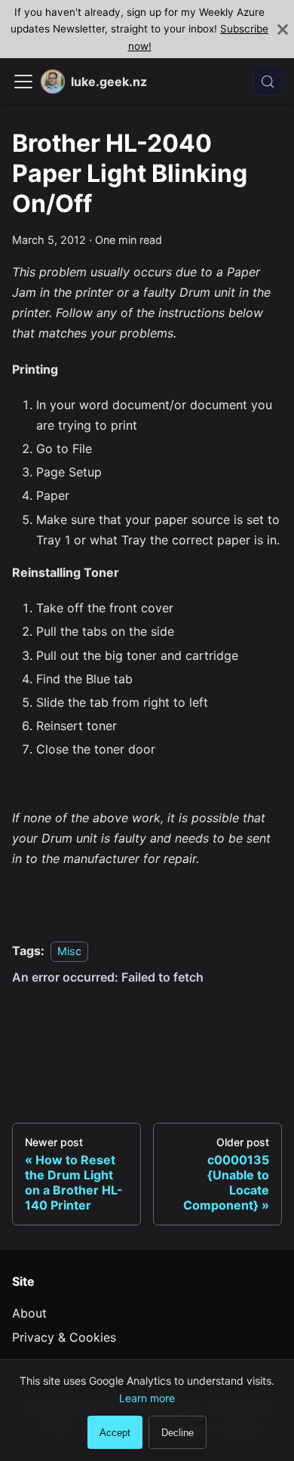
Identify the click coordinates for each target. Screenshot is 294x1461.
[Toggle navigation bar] (23, 81)
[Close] (282, 29)
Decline (177, 1432)
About (29, 1313)
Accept (115, 1432)
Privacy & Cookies (64, 1337)
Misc (69, 951)
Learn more (147, 1398)
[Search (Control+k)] (267, 81)
